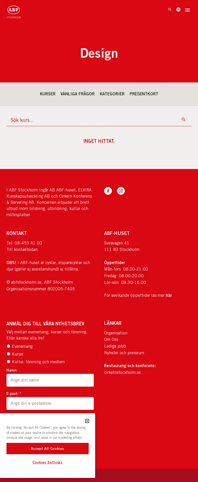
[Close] (87, 420)
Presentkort (144, 93)
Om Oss (111, 339)
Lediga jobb (115, 346)
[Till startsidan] (13, 10)
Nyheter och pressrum (124, 352)
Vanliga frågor (78, 93)
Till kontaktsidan (22, 249)
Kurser (47, 93)
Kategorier (112, 93)
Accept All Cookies (47, 448)
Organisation (115, 333)
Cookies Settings (47, 462)
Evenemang (22, 346)
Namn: (11, 370)
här (169, 295)
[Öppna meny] (187, 10)
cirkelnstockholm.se (122, 372)
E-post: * (13, 393)
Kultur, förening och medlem (38, 361)
